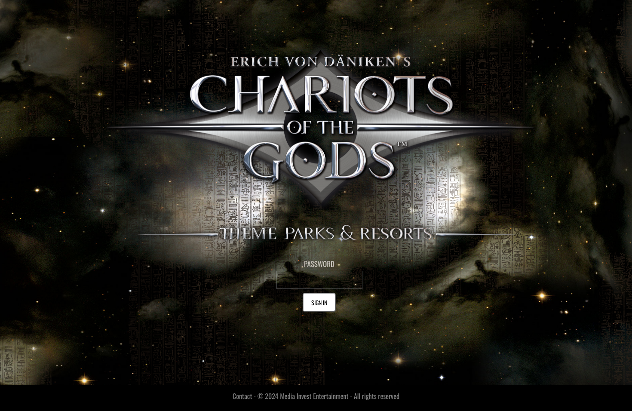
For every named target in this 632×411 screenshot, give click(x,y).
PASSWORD (319, 263)
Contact (242, 396)
